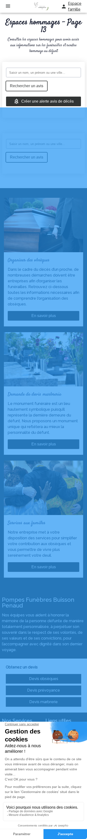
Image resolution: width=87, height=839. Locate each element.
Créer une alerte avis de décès (47, 101)
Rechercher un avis (26, 86)
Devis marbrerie (43, 702)
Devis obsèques (43, 678)
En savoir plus (43, 316)
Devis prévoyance (43, 690)
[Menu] (8, 6)
